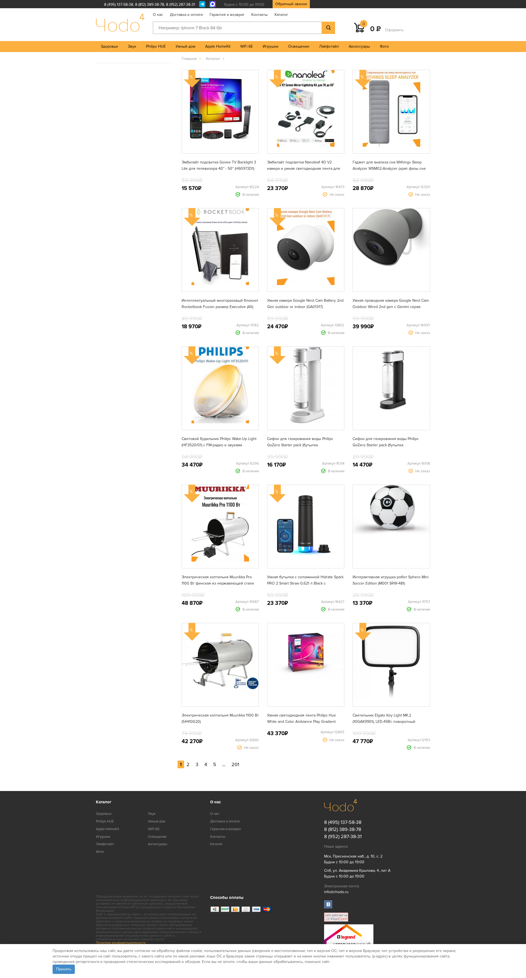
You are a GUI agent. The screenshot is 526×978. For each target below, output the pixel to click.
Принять (63, 969)
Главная (189, 58)
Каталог (281, 14)
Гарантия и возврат (227, 14)
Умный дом (185, 46)
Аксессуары (359, 46)
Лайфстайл (329, 46)
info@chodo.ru (336, 892)
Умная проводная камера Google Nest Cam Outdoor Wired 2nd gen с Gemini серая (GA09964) (391, 306)
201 (235, 764)
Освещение (298, 46)
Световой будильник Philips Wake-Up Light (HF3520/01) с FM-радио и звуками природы (219, 445)
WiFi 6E (246, 46)
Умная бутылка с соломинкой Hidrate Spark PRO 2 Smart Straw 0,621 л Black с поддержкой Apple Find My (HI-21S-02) (305, 583)
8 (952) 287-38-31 (180, 4)
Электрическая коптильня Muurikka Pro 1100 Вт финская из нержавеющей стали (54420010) (218, 583)
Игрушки (270, 46)
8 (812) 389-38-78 (149, 4)
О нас (158, 14)
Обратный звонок (291, 4)
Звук (132, 46)
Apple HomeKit (217, 46)
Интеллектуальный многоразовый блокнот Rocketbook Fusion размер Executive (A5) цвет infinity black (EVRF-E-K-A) (220, 306)
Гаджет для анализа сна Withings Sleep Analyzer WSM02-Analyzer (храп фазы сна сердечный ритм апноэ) (389, 168)
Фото (384, 46)
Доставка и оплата (186, 14)
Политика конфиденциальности (121, 943)
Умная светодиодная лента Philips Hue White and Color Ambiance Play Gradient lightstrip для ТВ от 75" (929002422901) (301, 721)
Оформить (394, 30)
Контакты (259, 14)
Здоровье (109, 46)
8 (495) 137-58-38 (118, 4)
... (223, 764)
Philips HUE (156, 46)
